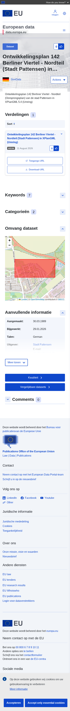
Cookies (7, 526)
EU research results (14, 585)
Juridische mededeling (16, 521)
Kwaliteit (33, 377)
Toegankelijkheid (12, 530)
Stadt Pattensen (42, 344)
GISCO (61, 299)
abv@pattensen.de (44, 353)
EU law (7, 574)
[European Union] (34, 623)
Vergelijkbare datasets (33, 387)
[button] (58, 2)
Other (10, 502)
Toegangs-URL (36, 160)
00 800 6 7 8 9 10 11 (27, 647)
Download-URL (36, 169)
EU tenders (9, 579)
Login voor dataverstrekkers (19, 600)
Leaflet (24, 299)
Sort (9, 124)
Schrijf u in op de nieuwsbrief (19, 479)
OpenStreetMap (38, 299)
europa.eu (52, 631)
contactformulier (33, 655)
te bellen (29, 651)
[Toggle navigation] (63, 30)
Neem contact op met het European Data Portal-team (33, 474)
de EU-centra (38, 659)
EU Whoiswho (11, 590)
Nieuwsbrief (9, 556)
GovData (16, 79)
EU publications (12, 596)
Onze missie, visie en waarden (20, 551)
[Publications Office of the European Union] (34, 440)
